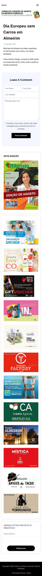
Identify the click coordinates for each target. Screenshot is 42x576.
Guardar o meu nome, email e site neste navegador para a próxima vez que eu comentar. (22, 126)
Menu (4, 5)
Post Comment (21, 135)
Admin (29, 573)
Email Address (9, 534)
